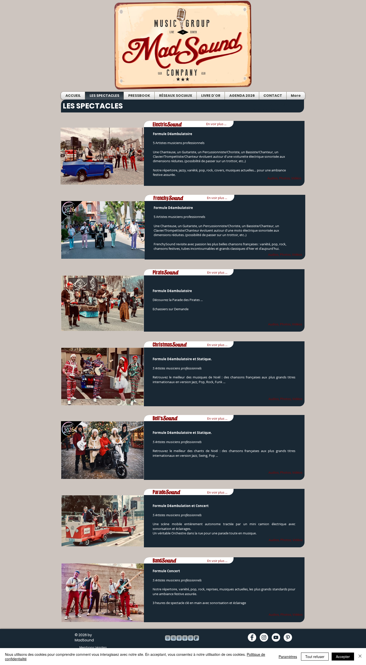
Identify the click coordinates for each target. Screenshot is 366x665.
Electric (167, 124)
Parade (166, 492)
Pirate (165, 272)
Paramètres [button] (288, 656)
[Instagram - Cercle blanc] (264, 637)
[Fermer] (360, 656)
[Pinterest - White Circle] (288, 637)
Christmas (169, 344)
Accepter (343, 656)
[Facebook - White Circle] (252, 637)
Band (164, 560)
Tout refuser (314, 656)
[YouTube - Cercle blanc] (276, 637)
